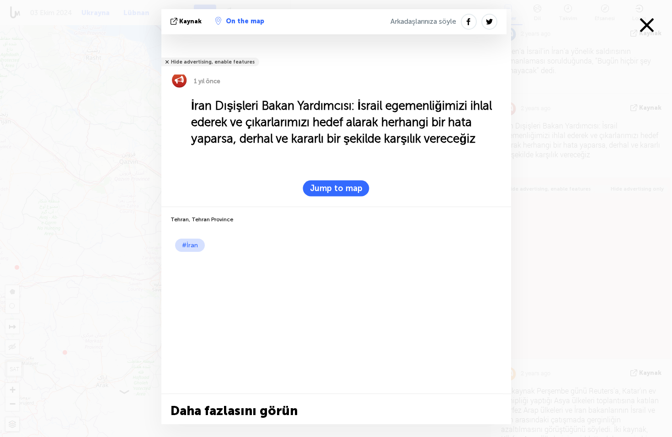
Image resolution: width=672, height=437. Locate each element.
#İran (190, 245)
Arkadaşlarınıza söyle (423, 21)
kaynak (190, 21)
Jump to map (336, 188)
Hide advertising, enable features (213, 62)
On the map (245, 21)
